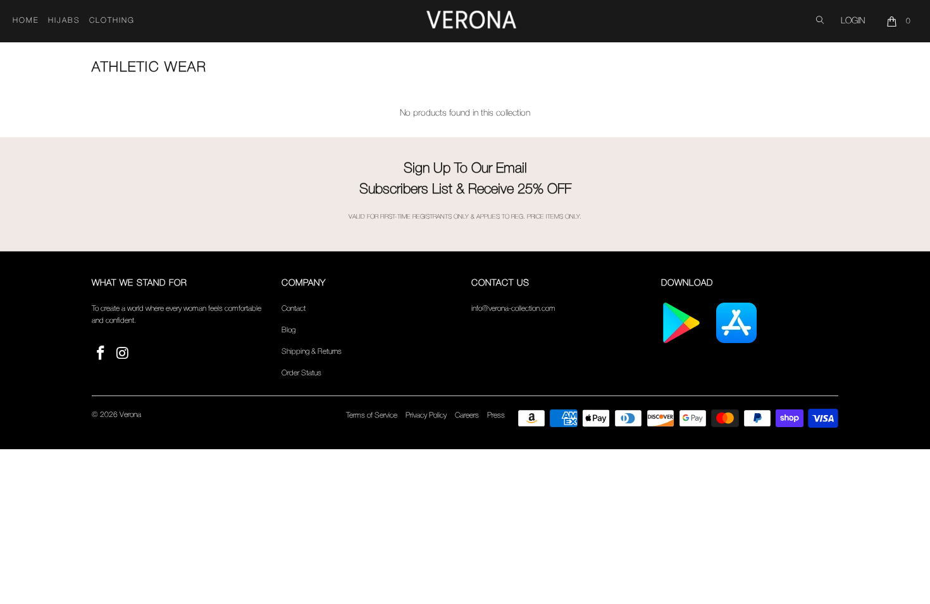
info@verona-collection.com (513, 308)
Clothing (112, 20)
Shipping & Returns (312, 351)
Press (496, 415)
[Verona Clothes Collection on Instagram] (123, 354)
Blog (288, 330)
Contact (294, 308)
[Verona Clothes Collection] (471, 21)
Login (853, 21)
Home (26, 20)
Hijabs (64, 20)
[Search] (820, 21)
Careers (467, 415)
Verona (130, 414)
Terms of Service (371, 415)
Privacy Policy (426, 415)
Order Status (301, 373)
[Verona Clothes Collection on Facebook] (101, 354)
